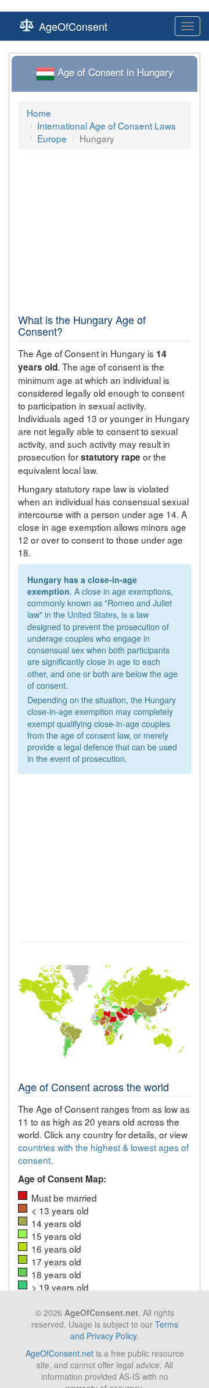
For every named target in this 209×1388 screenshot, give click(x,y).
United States (92, 614)
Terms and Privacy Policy (124, 1330)
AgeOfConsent (73, 26)
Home (39, 112)
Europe (52, 138)
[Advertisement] (104, 231)
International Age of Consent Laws (106, 125)
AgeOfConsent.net (59, 1353)
